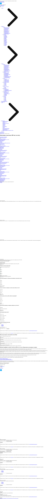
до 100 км (5, 85)
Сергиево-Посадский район (7, 76)
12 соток (5, 100)
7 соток (5, 98)
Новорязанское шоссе (6, 69)
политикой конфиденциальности (33, 330)
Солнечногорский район (7, 77)
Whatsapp (2, 325)
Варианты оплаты (5, 129)
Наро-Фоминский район (7, 74)
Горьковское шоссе (6, 28)
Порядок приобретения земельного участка (8, 130)
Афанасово (5, 36)
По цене (4, 78)
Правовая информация (5, 121)
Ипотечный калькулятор (4, 101)
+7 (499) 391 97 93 (2, 2)
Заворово (5, 38)
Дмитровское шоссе (6, 66)
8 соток (5, 99)
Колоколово (5, 39)
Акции (2, 102)
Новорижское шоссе (6, 31)
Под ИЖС (5, 94)
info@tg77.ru (1, 368)
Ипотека (4, 122)
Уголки (5, 45)
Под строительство (6, 92)
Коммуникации (5, 88)
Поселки (2, 26)
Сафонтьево (5, 42)
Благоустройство (5, 126)
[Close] (0, 468)
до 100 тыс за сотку (6, 79)
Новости (4, 127)
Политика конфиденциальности (4, 358)
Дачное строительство (7, 93)
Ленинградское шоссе (6, 67)
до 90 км (5, 84)
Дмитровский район (6, 72)
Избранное (4, 124)
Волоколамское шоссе (6, 27)
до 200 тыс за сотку (6, 80)
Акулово (5, 35)
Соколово (5, 43)
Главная (1, 133)
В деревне (5, 95)
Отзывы (4, 125)
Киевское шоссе (6, 29)
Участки (2, 63)
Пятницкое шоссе (6, 32)
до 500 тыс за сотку (6, 81)
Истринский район (6, 73)
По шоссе (4, 64)
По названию (4, 34)
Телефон (2, 324)
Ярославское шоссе (6, 71)
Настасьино (5, 41)
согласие (12, 446)
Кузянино (5, 40)
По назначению (5, 91)
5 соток (5, 97)
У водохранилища (6, 86)
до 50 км (5, 83)
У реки (5, 87)
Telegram (2, 483)
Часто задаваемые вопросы (6, 128)
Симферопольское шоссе (7, 33)
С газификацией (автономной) (8, 90)
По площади (4, 96)
